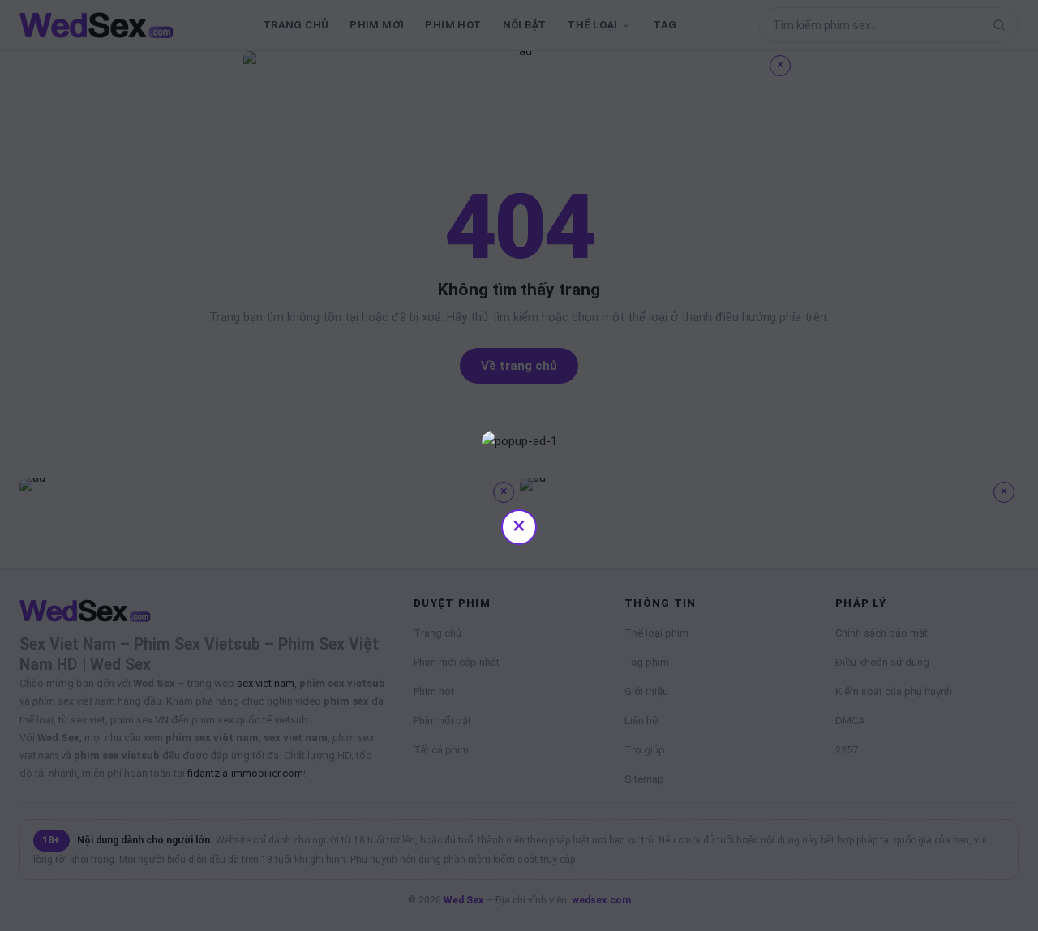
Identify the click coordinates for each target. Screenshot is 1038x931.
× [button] (519, 525)
